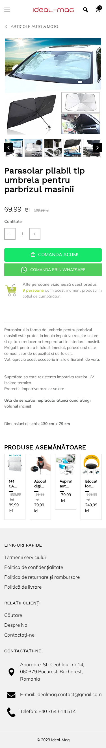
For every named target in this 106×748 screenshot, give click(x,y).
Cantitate (13, 221)
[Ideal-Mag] (53, 9)
